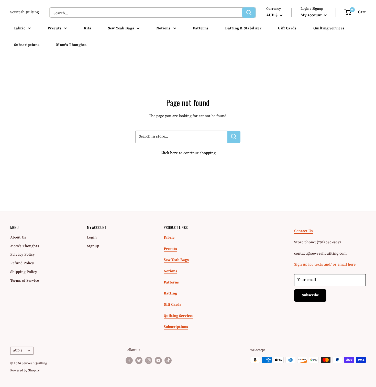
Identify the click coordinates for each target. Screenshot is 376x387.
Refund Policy (22, 263)
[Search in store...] (233, 137)
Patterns (201, 28)
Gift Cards (287, 28)
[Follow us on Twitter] (138, 360)
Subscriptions (26, 45)
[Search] (249, 12)
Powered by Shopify (25, 370)
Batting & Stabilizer (243, 28)
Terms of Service (24, 281)
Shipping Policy (23, 272)
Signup (93, 246)
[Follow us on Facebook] (129, 360)
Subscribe (310, 295)
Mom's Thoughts (71, 45)
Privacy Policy (22, 255)
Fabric (19, 28)
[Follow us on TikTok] (168, 360)
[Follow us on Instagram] (148, 360)
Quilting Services (329, 28)
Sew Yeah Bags (121, 28)
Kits (87, 28)
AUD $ (17, 350)
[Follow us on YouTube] (158, 360)
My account (312, 15)
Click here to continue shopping (188, 153)
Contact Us (303, 231)
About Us (18, 237)
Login (92, 237)
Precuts (54, 28)
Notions (163, 28)
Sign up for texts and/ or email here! (325, 265)
